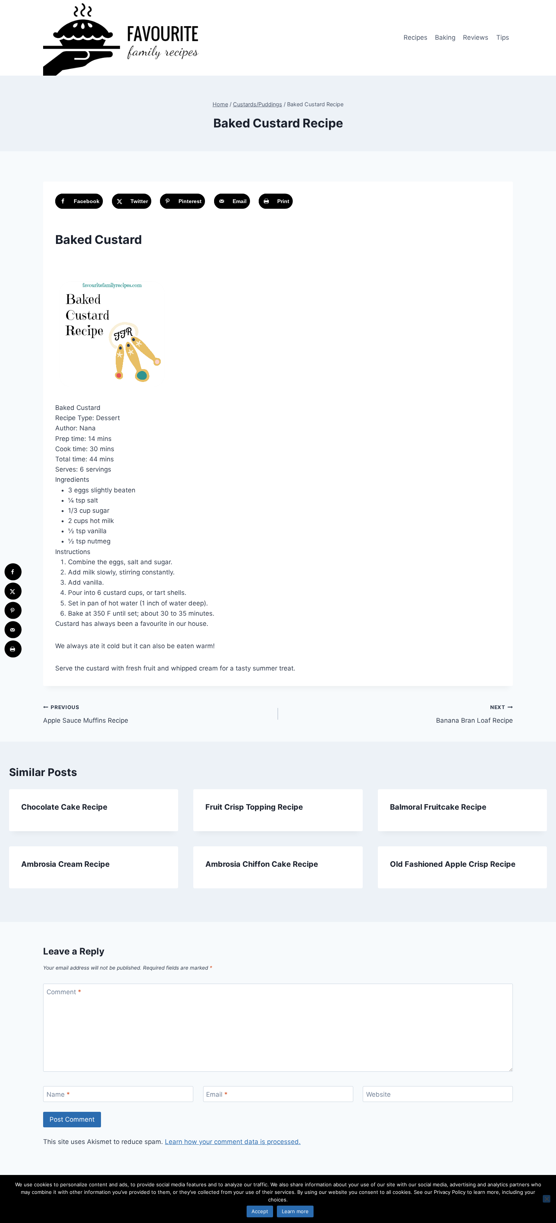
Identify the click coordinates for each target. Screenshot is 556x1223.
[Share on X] (13, 591)
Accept (260, 1211)
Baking (445, 37)
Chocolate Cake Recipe (64, 807)
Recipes (415, 37)
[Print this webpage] (13, 649)
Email (217, 1094)
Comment (64, 992)
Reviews (475, 37)
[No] (546, 1199)
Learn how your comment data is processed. (233, 1141)
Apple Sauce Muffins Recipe (85, 714)
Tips (502, 37)
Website (378, 1094)
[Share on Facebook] (13, 571)
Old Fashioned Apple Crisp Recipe (453, 864)
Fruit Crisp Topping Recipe (254, 807)
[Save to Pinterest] (13, 610)
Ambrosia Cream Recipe (65, 864)
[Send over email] (13, 629)
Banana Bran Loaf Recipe (474, 714)
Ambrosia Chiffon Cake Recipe (261, 864)
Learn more (295, 1211)
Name (58, 1094)
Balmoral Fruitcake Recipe (438, 807)
